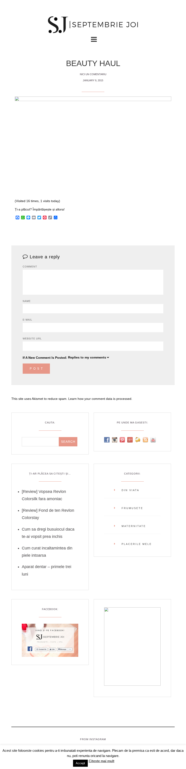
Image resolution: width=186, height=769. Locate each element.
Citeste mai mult (101, 761)
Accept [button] (80, 763)
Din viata (130, 490)
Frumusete (132, 508)
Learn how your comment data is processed (99, 399)
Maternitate (134, 526)
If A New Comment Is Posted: (45, 357)
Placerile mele (137, 544)
